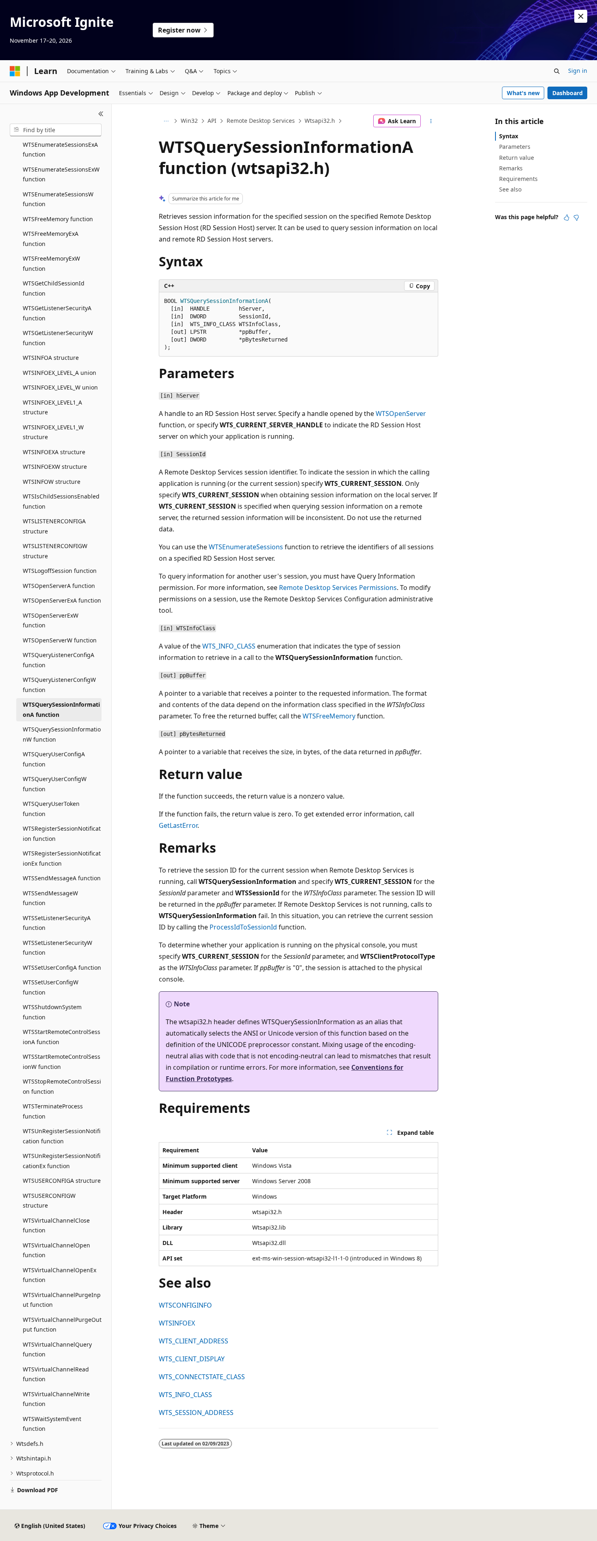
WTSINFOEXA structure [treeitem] (54, 452)
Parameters (514, 146)
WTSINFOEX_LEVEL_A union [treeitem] (59, 373)
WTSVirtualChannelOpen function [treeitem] (56, 1250)
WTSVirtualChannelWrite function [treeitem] (56, 1399)
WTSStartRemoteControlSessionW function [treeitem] (61, 1062)
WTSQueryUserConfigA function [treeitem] (54, 759)
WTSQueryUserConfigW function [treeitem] (55, 784)
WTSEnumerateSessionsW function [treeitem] (58, 199)
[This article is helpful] (566, 217)
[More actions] (431, 121)
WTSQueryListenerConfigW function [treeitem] (59, 685)
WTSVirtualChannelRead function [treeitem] (56, 1374)
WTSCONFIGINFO (185, 1305)
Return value (516, 157)
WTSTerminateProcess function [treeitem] (53, 1111)
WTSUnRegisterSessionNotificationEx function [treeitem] (61, 1161)
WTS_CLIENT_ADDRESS (193, 1340)
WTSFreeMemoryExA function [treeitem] (50, 239)
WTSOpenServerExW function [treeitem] (50, 620)
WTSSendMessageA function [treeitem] (62, 878)
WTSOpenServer (401, 413)
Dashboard (567, 93)
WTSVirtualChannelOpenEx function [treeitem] (59, 1275)
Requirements (518, 179)
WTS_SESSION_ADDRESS (196, 1412)
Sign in (577, 70)
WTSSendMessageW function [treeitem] (50, 898)
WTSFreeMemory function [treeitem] (58, 219)
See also (510, 189)
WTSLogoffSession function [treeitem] (60, 571)
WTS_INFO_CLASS (228, 646)
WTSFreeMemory (329, 716)
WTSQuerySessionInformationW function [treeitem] (62, 734)
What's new (523, 93)
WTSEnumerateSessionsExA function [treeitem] (60, 150)
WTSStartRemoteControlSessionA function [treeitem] (61, 1037)
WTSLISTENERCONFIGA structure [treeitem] (54, 526)
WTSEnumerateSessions (246, 546)
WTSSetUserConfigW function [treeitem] (50, 987)
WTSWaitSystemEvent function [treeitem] (52, 1424)
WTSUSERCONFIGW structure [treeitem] (49, 1201)
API (212, 120)
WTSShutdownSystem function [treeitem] (52, 1012)
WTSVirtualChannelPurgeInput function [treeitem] (62, 1300)
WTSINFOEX (177, 1323)
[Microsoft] (15, 71)
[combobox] (56, 130)
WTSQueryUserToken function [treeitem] (51, 809)
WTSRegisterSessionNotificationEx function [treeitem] (62, 858)
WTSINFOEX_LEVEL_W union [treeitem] (60, 387)
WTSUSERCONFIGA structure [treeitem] (62, 1180)
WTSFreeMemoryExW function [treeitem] (51, 263)
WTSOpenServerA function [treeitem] (59, 586)
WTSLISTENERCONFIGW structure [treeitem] (55, 551)
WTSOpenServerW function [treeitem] (60, 640)
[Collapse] (101, 113)
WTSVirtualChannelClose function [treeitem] (56, 1225)
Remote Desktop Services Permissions (338, 587)
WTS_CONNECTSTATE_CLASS (202, 1376)
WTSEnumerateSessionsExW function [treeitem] (61, 174)
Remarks (511, 168)
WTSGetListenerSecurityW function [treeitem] (58, 338)
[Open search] (557, 71)
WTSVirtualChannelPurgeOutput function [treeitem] (62, 1325)
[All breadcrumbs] (166, 121)
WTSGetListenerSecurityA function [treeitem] (57, 313)
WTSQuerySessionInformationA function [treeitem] (61, 709)
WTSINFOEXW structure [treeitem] (55, 466)
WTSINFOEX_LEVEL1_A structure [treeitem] (52, 407)
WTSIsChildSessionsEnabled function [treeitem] (61, 501)
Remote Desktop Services (261, 120)
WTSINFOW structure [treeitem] (51, 481)
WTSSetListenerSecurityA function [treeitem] (57, 923)
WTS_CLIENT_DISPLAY (192, 1358)
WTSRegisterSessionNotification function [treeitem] (62, 833)
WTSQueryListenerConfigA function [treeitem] (58, 660)
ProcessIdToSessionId (243, 927)
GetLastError (178, 825)
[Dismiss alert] (580, 16)
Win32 (189, 120)
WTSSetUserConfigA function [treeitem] (62, 967)
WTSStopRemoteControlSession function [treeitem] (62, 1086)
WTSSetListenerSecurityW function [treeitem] (57, 948)
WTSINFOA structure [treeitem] (51, 357)
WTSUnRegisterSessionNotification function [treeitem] (61, 1136)
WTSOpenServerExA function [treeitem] (62, 600)
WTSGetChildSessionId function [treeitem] (53, 288)
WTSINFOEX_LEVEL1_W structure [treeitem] (53, 432)
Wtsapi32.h (320, 120)
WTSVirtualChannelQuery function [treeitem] (57, 1349)
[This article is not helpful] (576, 217)
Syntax (508, 136)
